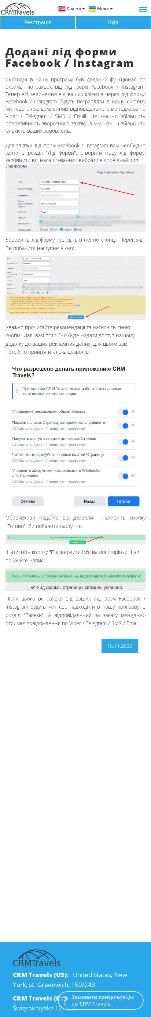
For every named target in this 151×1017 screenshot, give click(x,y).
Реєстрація (38, 22)
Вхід (113, 22)
